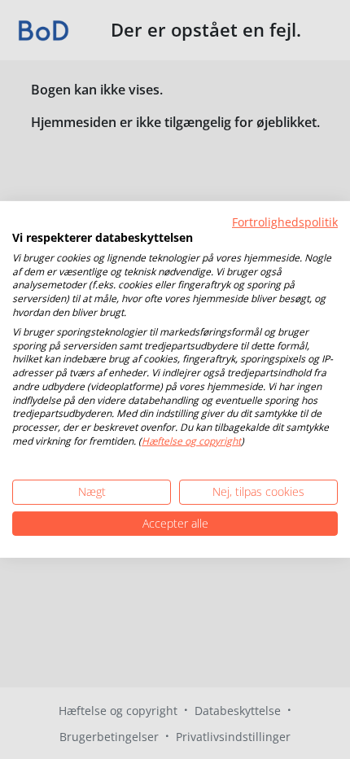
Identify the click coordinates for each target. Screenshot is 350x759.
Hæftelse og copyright (191, 441)
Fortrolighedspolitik (285, 222)
